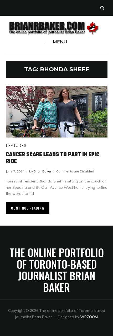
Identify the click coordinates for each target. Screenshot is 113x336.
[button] (56, 41)
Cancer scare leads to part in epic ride (52, 158)
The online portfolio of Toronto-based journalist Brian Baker (56, 270)
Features (16, 145)
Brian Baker (42, 171)
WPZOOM (89, 316)
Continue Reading (27, 208)
